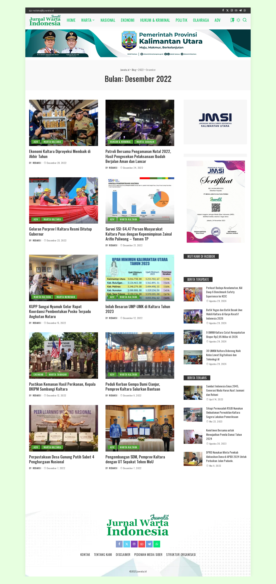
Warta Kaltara (52, 142)
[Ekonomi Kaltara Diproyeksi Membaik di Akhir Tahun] (63, 123)
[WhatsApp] (245, 10)
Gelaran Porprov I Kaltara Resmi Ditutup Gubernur (60, 231)
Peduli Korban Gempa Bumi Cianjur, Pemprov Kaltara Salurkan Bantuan (133, 386)
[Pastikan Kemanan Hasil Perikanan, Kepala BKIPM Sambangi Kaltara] (63, 355)
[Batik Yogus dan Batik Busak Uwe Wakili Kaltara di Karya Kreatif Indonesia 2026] (193, 316)
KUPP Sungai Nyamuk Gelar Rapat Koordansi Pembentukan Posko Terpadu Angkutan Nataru (60, 311)
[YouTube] (236, 10)
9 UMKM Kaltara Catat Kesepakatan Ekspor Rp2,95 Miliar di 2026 (225, 334)
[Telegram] (240, 10)
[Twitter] (227, 10)
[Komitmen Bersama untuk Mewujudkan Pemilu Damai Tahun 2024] (193, 437)
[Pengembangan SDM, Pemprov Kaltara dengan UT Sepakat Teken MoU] (140, 428)
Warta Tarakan (145, 142)
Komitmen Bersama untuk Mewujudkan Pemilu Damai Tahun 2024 (224, 434)
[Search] (244, 20)
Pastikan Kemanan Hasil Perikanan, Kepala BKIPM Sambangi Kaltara (62, 386)
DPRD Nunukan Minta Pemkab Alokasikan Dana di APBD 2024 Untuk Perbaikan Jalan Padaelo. (226, 456)
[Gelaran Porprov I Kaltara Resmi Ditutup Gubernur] (63, 200)
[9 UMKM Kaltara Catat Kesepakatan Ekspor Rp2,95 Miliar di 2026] (193, 337)
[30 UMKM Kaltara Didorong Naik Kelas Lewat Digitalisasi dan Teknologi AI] (193, 357)
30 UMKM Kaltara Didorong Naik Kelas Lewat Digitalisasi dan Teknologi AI (223, 355)
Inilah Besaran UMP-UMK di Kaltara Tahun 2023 (138, 308)
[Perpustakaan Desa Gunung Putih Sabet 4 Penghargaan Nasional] (63, 428)
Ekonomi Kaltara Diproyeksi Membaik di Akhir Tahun (59, 153)
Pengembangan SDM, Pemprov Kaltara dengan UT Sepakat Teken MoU (135, 459)
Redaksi (37, 162)
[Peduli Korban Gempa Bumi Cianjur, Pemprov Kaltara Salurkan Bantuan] (140, 355)
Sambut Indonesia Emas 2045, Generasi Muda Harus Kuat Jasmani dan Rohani (225, 390)
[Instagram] (232, 10)
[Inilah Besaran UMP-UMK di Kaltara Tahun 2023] (140, 278)
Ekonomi (38, 374)
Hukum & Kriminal (120, 142)
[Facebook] (223, 10)
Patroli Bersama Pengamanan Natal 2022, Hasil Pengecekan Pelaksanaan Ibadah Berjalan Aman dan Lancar (138, 156)
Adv (36, 142)
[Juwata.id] (45, 20)
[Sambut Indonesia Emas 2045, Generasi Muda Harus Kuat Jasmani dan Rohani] (193, 393)
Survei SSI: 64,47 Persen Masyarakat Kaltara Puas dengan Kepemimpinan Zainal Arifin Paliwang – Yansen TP (139, 234)
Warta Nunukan (66, 297)
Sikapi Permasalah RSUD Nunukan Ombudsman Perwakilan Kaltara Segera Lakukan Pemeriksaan (224, 412)
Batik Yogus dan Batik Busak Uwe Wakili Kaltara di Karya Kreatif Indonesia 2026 (224, 314)
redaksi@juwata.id (43, 10)
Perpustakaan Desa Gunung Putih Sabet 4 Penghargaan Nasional (61, 459)
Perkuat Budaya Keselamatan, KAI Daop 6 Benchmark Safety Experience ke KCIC (224, 292)
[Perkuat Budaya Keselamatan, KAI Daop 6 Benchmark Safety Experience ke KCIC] (193, 294)
